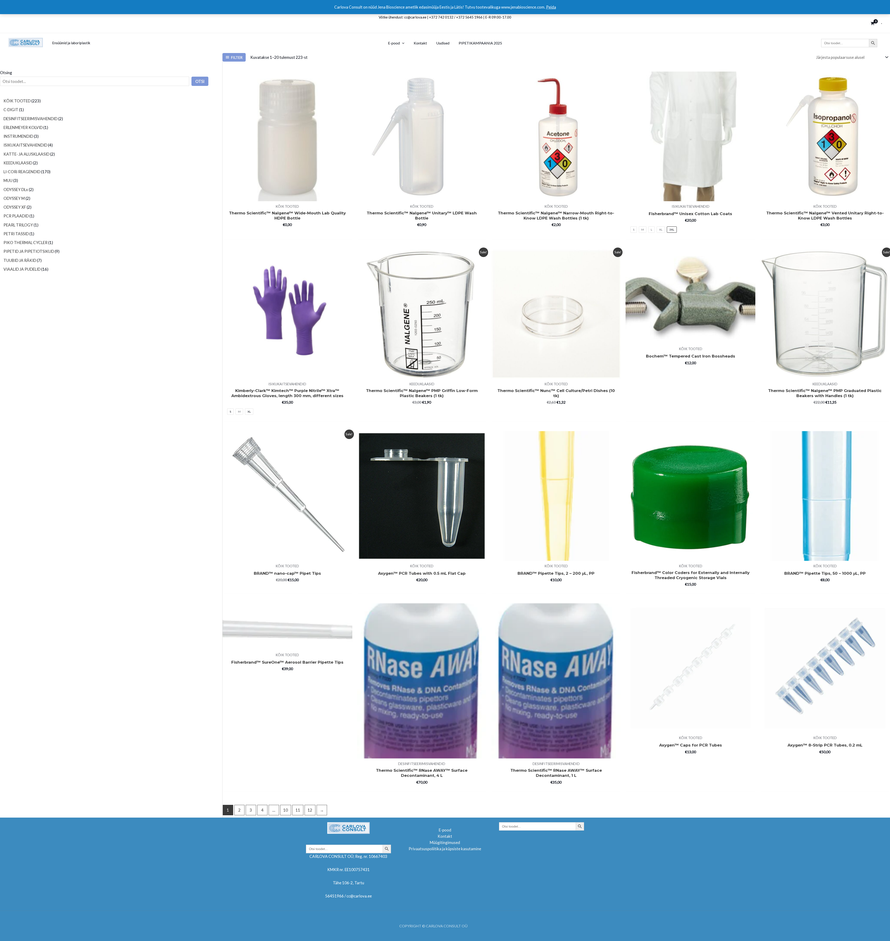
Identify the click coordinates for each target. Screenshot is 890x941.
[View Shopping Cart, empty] (872, 23)
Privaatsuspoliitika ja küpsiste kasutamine (445, 848)
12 (310, 810)
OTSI (199, 81)
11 (298, 810)
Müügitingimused (445, 842)
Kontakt (445, 836)
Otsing (6, 72)
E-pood (445, 830)
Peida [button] (551, 7)
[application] (402, 43)
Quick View (287, 196)
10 (285, 810)
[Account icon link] (881, 23)
